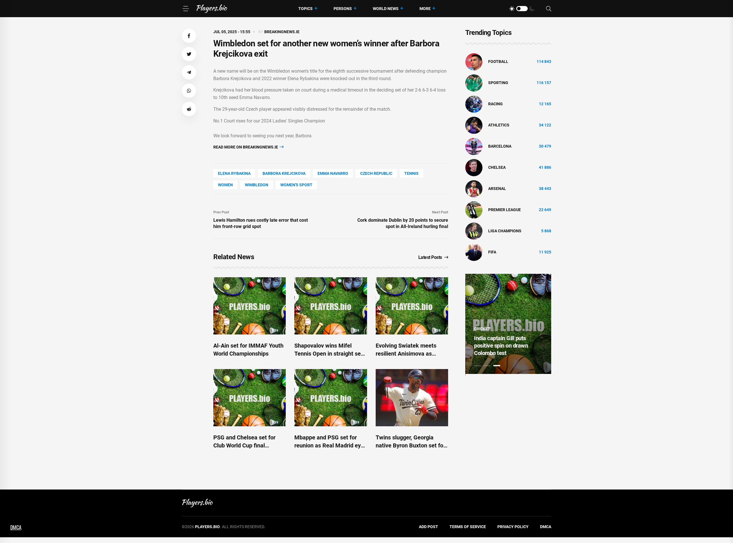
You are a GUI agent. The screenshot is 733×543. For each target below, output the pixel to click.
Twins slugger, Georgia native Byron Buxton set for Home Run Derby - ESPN (410, 445)
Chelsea (497, 167)
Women (225, 185)
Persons (343, 8)
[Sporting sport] (473, 82)
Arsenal (497, 188)
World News (386, 8)
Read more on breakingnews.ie (246, 147)
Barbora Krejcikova (284, 173)
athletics (498, 125)
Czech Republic (376, 173)
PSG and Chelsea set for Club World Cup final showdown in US (244, 445)
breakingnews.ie (281, 31)
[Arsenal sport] (473, 188)
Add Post (428, 526)
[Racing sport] (473, 104)
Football (498, 61)
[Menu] (185, 8)
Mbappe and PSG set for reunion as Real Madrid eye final (329, 445)
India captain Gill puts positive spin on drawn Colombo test (501, 345)
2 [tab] (487, 365)
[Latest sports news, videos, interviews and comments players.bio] (211, 8)
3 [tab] (496, 365)
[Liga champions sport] (473, 231)
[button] (189, 36)
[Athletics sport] (473, 125)
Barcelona (499, 146)
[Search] (548, 8)
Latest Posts (430, 257)
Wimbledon (256, 185)
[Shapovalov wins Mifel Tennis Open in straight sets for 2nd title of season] (330, 305)
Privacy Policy (513, 526)
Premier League (504, 209)
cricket (482, 329)
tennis (411, 173)
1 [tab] (477, 365)
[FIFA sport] (473, 252)
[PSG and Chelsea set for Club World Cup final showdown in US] (249, 397)
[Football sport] (473, 61)
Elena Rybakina (234, 173)
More (425, 8)
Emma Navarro (333, 173)
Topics (305, 8)
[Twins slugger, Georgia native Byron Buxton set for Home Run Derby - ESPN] (412, 397)
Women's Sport (296, 185)
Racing (495, 104)
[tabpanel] (508, 324)
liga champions (504, 231)
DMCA (545, 526)
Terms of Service (468, 526)
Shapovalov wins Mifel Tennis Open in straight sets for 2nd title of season (330, 353)
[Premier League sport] (473, 209)
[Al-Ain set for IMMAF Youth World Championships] (249, 305)
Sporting (498, 82)
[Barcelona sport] (473, 146)
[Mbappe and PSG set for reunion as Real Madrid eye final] (330, 397)
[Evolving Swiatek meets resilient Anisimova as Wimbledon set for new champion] (412, 305)
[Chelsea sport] (473, 167)
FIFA (492, 252)
